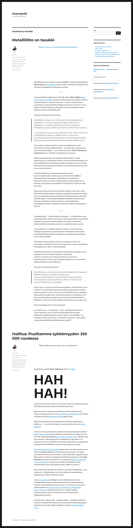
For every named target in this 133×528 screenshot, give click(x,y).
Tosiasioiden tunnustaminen (103, 47)
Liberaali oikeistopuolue (111, 83)
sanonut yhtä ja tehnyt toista (66, 437)
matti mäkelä (16, 61)
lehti (20, 362)
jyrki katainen (16, 360)
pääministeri (16, 355)
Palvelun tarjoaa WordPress (28, 520)
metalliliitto (22, 63)
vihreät (14, 367)
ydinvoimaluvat (17, 67)
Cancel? (103, 77)
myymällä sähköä (56, 416)
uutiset (18, 357)
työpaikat (37, 427)
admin (14, 52)
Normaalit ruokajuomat (102, 50)
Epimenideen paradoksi (42, 434)
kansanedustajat (44, 480)
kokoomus (15, 362)
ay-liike (14, 59)
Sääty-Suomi (99, 48)
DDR (95, 71)
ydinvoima (20, 65)
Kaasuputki (19, 13)
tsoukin (72, 369)
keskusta (23, 360)
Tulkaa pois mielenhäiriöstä (110, 98)
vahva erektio (21, 365)
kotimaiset (81, 424)
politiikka (22, 57)
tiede (13, 357)
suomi (24, 363)
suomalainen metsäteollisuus (69, 414)
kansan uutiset (21, 59)
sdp (21, 363)
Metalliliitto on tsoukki (33, 40)
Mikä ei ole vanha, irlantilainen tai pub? (106, 52)
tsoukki (14, 65)
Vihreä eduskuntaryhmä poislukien (46, 449)
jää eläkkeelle (51, 85)
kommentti (15, 57)
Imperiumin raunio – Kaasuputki (103, 69)
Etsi (95, 30)
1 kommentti (16, 70)
